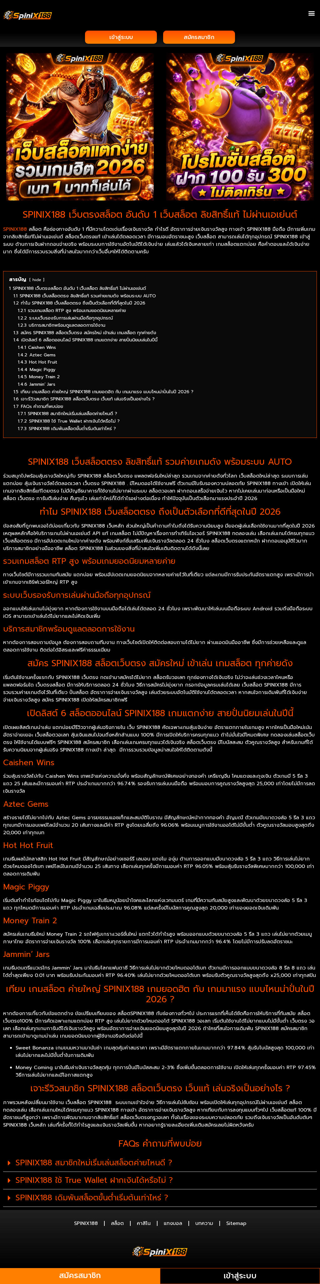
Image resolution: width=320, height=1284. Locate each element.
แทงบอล (173, 1223)
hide (36, 280)
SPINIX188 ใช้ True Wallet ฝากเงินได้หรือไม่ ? (94, 1180)
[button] (312, 13)
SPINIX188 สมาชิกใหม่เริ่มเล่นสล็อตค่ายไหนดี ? (94, 1163)
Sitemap (236, 1223)
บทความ (204, 1223)
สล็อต (117, 1223)
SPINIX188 (15, 229)
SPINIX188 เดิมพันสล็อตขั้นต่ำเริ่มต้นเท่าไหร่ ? (92, 1198)
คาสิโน (144, 1223)
